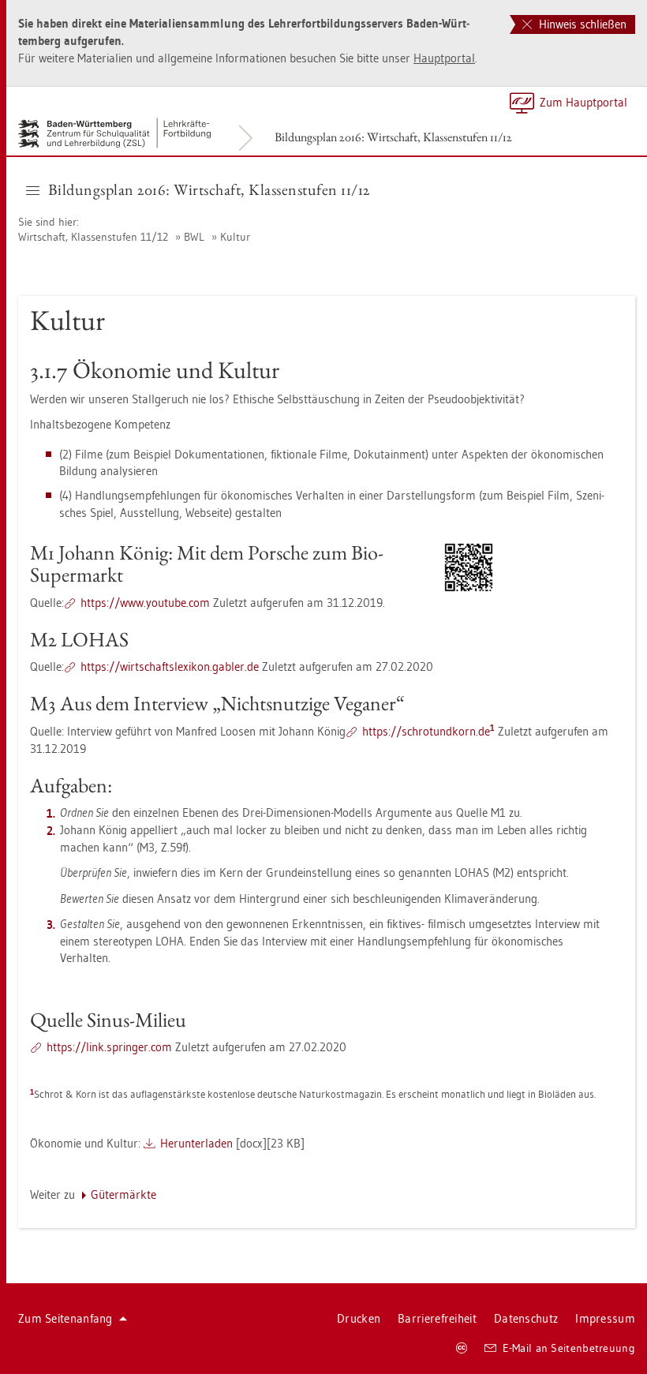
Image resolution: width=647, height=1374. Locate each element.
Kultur (235, 237)
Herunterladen (196, 1143)
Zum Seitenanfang (65, 1318)
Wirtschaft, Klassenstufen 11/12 (93, 237)
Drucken (358, 1318)
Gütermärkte (123, 1194)
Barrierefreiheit (437, 1318)
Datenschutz (526, 1318)
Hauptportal (444, 58)
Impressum (605, 1318)
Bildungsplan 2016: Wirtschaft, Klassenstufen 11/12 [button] (209, 189)
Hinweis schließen (581, 24)
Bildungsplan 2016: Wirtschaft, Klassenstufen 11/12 (393, 137)
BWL (194, 237)
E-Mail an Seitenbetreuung (569, 1348)
